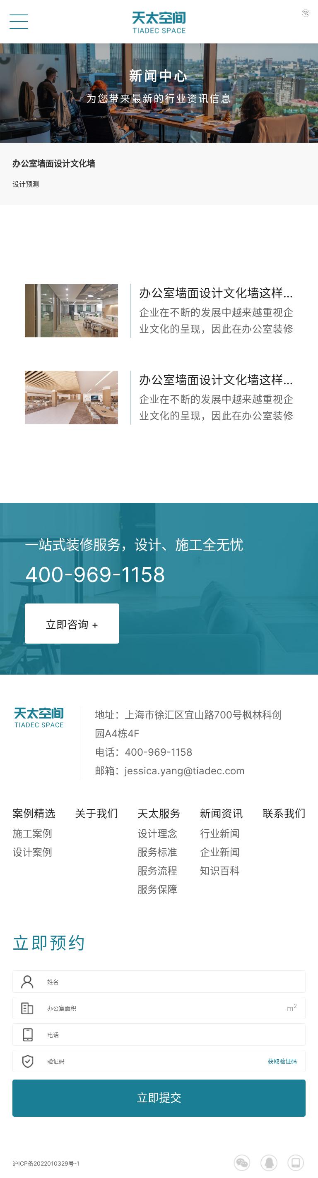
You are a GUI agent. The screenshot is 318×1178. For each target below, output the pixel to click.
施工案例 (32, 834)
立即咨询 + (72, 624)
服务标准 (157, 852)
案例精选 (33, 813)
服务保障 (157, 889)
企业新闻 (220, 852)
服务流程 (157, 871)
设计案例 (32, 852)
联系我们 (284, 813)
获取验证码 (282, 1061)
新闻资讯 (221, 813)
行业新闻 (220, 834)
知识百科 (220, 871)
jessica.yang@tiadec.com (185, 771)
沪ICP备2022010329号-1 (46, 1163)
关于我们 (96, 813)
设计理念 (157, 834)
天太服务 (159, 813)
